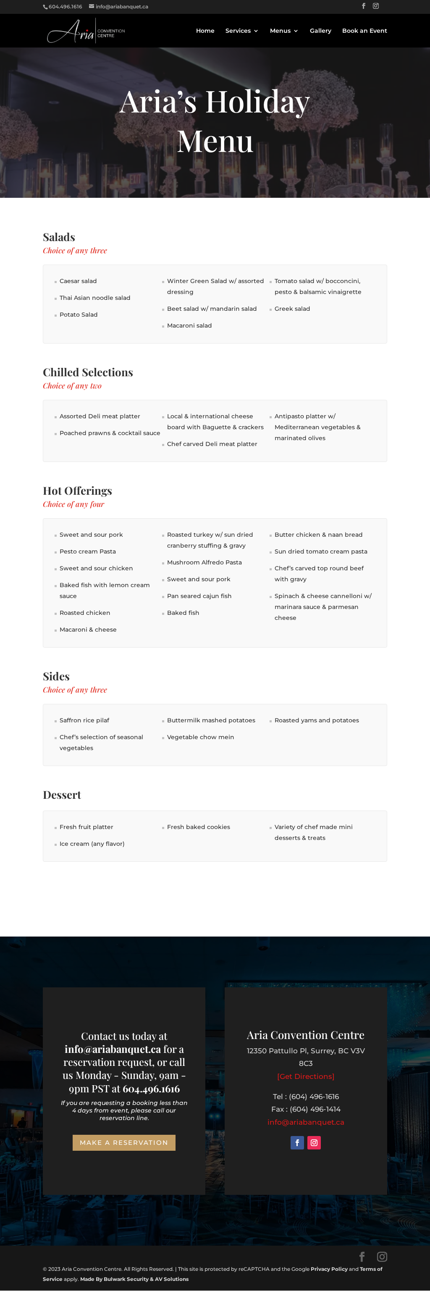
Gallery (320, 31)
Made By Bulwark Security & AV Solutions (134, 1279)
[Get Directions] (306, 1076)
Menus (280, 31)
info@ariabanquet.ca (305, 1122)
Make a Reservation (124, 1143)
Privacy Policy (329, 1269)
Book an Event (364, 31)
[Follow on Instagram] (314, 1142)
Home (205, 31)
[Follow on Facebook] (297, 1142)
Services (238, 31)
